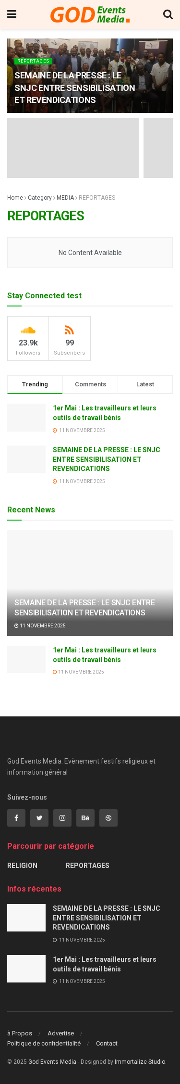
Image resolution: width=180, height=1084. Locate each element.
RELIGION (22, 865)
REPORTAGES (33, 61)
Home (15, 197)
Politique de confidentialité (44, 1043)
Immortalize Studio (140, 1061)
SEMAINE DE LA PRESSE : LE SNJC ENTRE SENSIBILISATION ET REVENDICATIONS (74, 87)
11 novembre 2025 (42, 625)
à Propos (19, 1033)
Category (40, 197)
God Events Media (52, 1061)
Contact (107, 1043)
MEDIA (65, 197)
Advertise (61, 1033)
